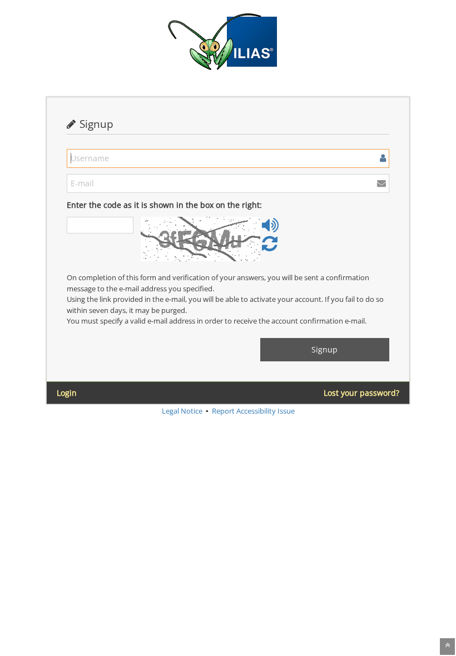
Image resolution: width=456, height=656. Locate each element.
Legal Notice (182, 411)
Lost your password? (361, 392)
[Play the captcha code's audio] (270, 229)
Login (67, 392)
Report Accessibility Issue (253, 411)
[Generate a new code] (269, 247)
